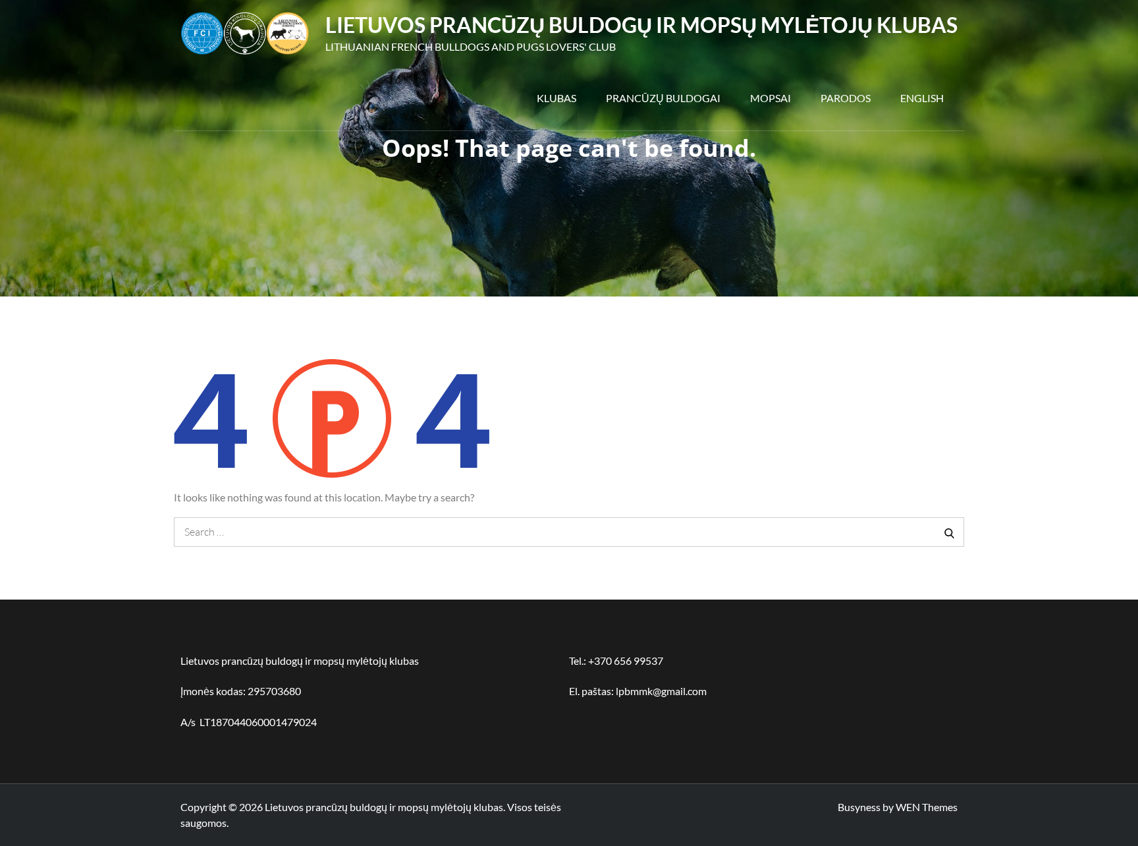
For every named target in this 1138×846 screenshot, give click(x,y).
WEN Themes (927, 807)
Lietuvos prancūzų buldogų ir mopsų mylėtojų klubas (641, 25)
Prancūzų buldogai (663, 98)
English (922, 98)
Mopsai (770, 98)
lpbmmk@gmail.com (661, 691)
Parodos (846, 98)
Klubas (556, 98)
